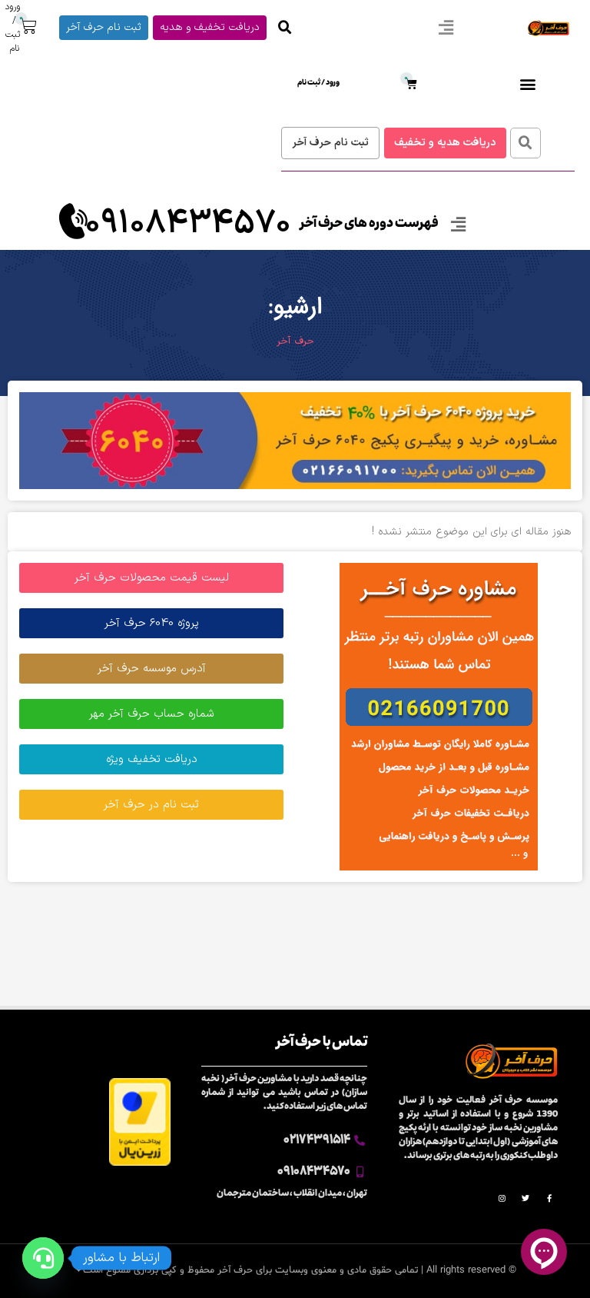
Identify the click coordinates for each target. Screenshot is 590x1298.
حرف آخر (295, 341)
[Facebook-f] (549, 1198)
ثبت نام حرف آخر (103, 27)
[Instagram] (501, 1198)
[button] (445, 28)
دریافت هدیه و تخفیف (445, 143)
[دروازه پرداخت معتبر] (140, 1163)
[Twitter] (525, 1198)
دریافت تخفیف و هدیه (210, 27)
